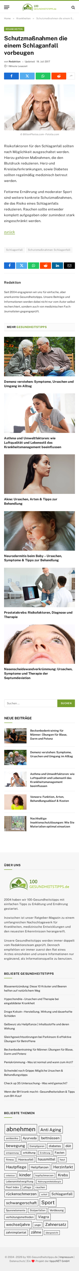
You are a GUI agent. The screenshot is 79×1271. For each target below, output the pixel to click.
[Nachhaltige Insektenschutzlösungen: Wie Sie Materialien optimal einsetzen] (15, 823)
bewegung (15, 1145)
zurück (9, 232)
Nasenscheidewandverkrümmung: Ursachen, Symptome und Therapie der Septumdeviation (38, 673)
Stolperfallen (37, 1210)
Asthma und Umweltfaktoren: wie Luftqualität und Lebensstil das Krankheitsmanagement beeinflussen (32, 442)
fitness (10, 1159)
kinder (25, 1175)
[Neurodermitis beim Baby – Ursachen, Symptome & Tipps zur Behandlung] (39, 531)
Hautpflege (16, 1167)
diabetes (55, 1146)
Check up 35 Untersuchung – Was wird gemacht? (35, 1083)
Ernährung (45, 1153)
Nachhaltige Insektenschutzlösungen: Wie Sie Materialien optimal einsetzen (52, 822)
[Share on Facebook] (11, 76)
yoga (37, 1224)
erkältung (29, 1152)
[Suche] (73, 7)
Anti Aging (50, 1129)
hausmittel (46, 1159)
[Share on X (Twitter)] (27, 76)
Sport (48, 1202)
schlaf (44, 1194)
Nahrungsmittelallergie (49, 1181)
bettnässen (50, 1138)
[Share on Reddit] (58, 76)
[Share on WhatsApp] (43, 76)
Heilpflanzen (40, 1167)
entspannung (12, 1153)
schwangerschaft (21, 1203)
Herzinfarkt (63, 1167)
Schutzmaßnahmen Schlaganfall (49, 249)
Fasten (59, 1152)
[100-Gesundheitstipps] (39, 7)
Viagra (43, 1217)
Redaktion (14, 61)
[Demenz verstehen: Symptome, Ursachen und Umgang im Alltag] (39, 356)
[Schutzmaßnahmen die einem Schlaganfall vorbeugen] (39, 107)
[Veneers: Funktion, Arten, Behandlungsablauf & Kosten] (15, 802)
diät (68, 1146)
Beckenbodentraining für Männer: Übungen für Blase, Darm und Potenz (48, 734)
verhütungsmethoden (20, 1217)
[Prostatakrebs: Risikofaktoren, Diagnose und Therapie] (39, 587)
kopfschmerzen (44, 1175)
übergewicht (52, 1232)
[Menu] (6, 7)
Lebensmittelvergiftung (19, 1181)
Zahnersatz (55, 1224)
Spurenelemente (15, 1210)
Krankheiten (14, 29)
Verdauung (57, 1210)
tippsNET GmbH (59, 1260)
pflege (27, 1187)
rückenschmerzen (21, 1194)
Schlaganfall (14, 249)
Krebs (63, 1175)
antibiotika (12, 1138)
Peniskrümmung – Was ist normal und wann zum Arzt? (38, 1062)
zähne (36, 1232)
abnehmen (20, 1129)
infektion (10, 1175)
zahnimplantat (16, 1232)
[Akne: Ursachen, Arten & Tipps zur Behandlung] (39, 474)
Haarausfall (25, 1159)
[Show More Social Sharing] (71, 76)
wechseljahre (18, 1224)
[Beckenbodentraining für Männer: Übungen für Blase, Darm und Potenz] (15, 735)
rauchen (40, 1187)
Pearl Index (12, 1187)
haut (62, 1159)
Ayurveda (30, 1138)
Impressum (66, 1257)
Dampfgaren (37, 1146)
